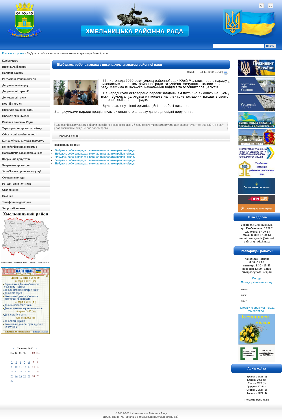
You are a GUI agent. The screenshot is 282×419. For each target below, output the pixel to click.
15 (38, 367)
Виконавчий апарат (15, 66)
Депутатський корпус (16, 85)
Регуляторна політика (16, 183)
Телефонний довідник (16, 202)
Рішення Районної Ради (17, 122)
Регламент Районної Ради (19, 79)
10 (16, 367)
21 (33, 371)
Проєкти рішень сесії (15, 116)
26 (24, 376)
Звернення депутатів (16, 159)
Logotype (25, 20)
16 (12, 371)
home (261, 5)
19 (24, 371)
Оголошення (10, 189)
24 (16, 376)
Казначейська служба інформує (23, 140)
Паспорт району (12, 73)
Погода (256, 278)
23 (12, 376)
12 (24, 367)
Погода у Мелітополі (261, 309)
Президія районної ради (17, 109)
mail (270, 5)
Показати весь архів (257, 399)
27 (29, 376)
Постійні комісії (12, 103)
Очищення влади (13, 177)
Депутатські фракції (15, 91)
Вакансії (7, 196)
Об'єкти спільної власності (19, 134)
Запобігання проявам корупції (21, 171)
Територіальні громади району (22, 128)
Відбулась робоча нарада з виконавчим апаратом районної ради (109, 64)
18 (20, 371)
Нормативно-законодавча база (22, 153)
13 (29, 367)
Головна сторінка (13, 53)
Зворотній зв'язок (13, 208)
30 (12, 380)
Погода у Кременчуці (252, 307)
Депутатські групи (14, 97)
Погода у (256, 282)
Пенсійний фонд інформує (19, 146)
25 (20, 376)
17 (16, 371)
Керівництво (10, 60)
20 (29, 371)
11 (20, 367)
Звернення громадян (16, 165)
